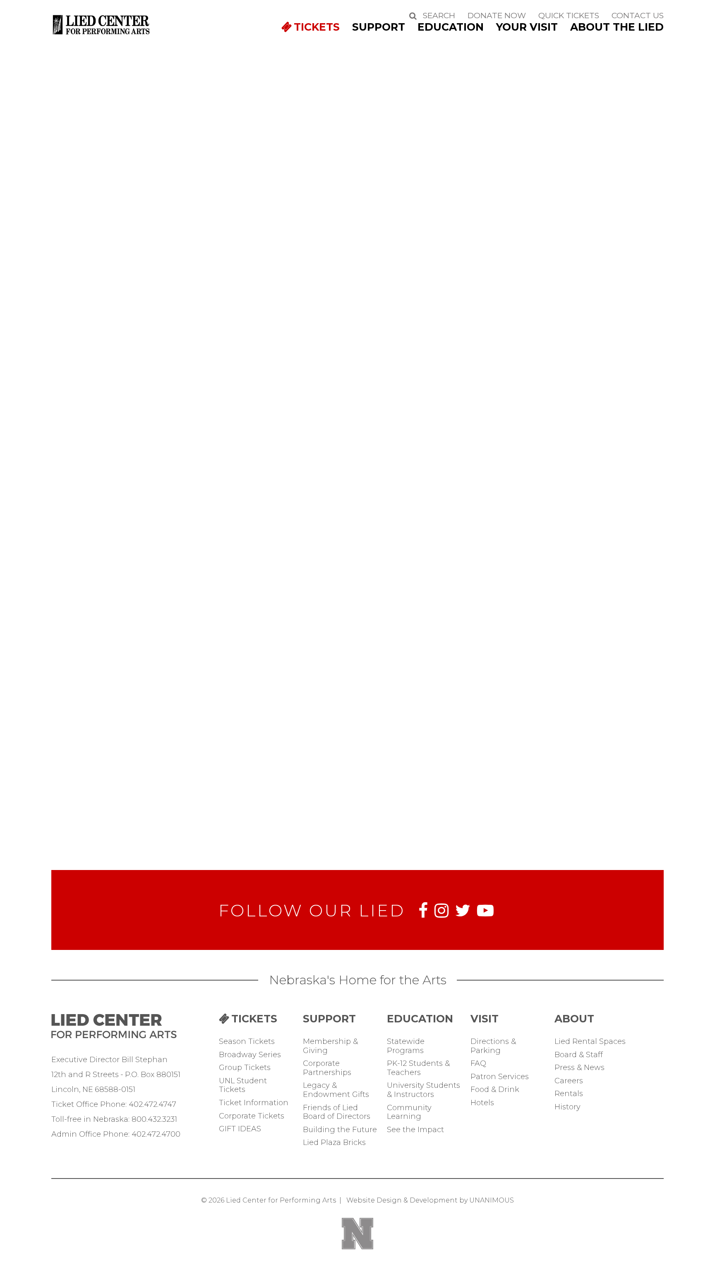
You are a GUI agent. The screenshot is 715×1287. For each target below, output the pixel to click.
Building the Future (340, 1130)
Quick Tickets (568, 15)
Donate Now (497, 15)
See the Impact (415, 1130)
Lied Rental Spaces (590, 1041)
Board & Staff (578, 1055)
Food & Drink (494, 1089)
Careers (568, 1081)
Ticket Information (253, 1103)
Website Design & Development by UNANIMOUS (430, 1200)
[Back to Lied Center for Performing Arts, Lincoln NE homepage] (102, 35)
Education (450, 27)
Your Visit (527, 27)
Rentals (568, 1093)
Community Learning (409, 1112)
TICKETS (317, 27)
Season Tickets (247, 1041)
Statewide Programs (406, 1046)
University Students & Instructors (423, 1090)
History (567, 1107)
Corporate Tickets (251, 1116)
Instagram (441, 910)
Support (378, 27)
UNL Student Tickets (243, 1085)
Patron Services (499, 1076)
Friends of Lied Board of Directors (336, 1112)
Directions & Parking (493, 1046)
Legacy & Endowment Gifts (336, 1090)
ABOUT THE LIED (617, 27)
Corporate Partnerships (327, 1068)
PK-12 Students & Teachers (418, 1068)
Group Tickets (245, 1067)
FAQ (478, 1063)
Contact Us (638, 15)
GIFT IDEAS (240, 1129)
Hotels (482, 1103)
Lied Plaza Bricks (334, 1142)
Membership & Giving (330, 1046)
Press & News (579, 1067)
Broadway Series (250, 1055)
